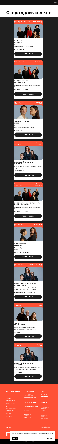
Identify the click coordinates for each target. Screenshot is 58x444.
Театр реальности (10, 442)
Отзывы (44, 426)
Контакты (44, 429)
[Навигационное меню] (55, 2)
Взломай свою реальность (11, 428)
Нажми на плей (27, 443)
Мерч (43, 424)
